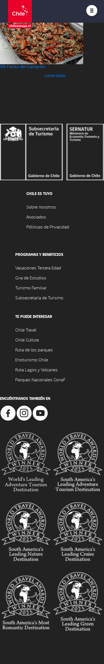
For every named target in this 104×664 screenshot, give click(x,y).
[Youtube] (40, 412)
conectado (54, 75)
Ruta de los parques (34, 349)
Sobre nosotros (41, 207)
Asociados (36, 217)
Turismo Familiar (31, 287)
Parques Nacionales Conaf (40, 379)
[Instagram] (24, 412)
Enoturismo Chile (31, 359)
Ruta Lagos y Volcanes (36, 369)
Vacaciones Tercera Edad (38, 268)
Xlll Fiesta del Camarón (22, 66)
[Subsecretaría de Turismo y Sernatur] (52, 151)
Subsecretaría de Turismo (39, 297)
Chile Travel (25, 330)
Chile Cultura (27, 340)
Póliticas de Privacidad (47, 227)
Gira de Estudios (30, 277)
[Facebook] (8, 412)
